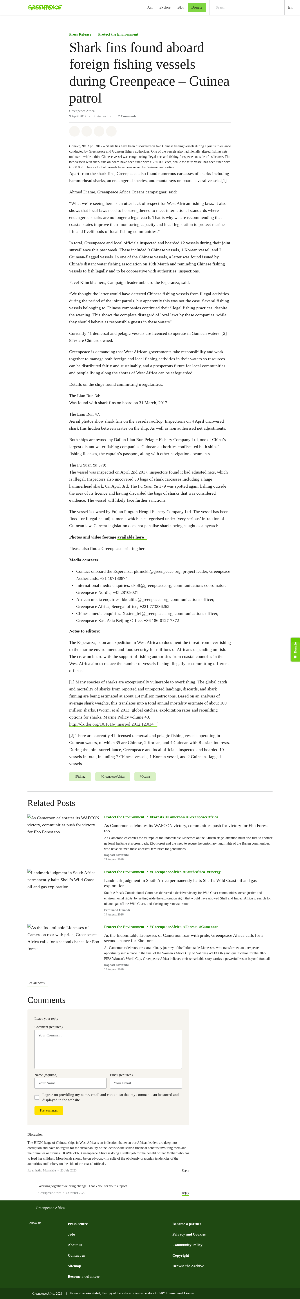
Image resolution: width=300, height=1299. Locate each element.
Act (149, 7)
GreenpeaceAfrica (203, 817)
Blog (180, 7)
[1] (224, 180)
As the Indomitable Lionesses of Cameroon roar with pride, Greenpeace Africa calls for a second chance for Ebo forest (183, 938)
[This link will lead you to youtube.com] (39, 1234)
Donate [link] (196, 7)
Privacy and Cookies (189, 1234)
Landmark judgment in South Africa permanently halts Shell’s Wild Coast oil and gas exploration (180, 883)
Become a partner (186, 1224)
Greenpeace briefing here (123, 548)
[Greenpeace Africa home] (44, 7)
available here (130, 537)
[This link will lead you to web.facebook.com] (47, 1234)
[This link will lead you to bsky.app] (65, 1234)
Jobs (71, 1234)
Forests (158, 817)
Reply (185, 1170)
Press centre (78, 1224)
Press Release (80, 34)
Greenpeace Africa (50, 1208)
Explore (164, 7)
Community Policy (187, 1245)
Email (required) (121, 1075)
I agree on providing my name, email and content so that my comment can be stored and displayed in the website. (110, 1097)
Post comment (49, 1110)
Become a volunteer (84, 1276)
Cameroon (176, 817)
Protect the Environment (118, 34)
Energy (215, 872)
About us (75, 1245)
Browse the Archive (188, 1266)
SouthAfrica (195, 872)
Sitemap (74, 1266)
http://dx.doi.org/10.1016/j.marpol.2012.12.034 (111, 724)
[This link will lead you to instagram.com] (56, 1234)
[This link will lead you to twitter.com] (30, 1234)
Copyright (180, 1255)
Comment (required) (48, 1027)
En (294, 7)
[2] (224, 333)
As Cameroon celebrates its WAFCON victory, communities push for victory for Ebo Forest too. (186, 828)
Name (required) (45, 1075)
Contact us (76, 1255)
